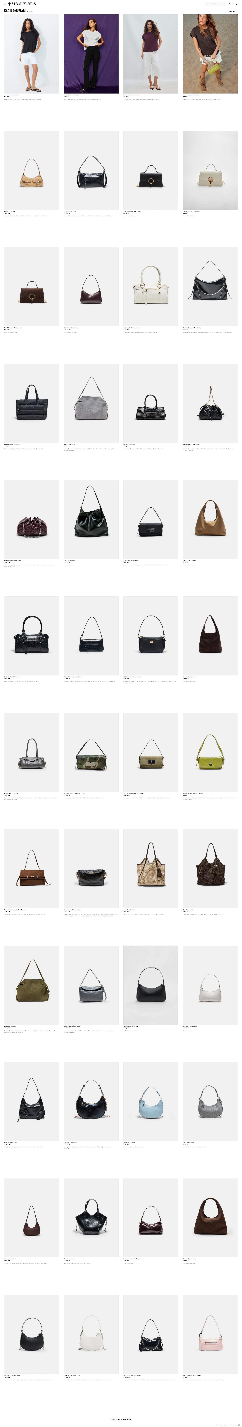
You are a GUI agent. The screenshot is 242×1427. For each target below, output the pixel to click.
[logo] (22, 4)
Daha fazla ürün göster (121, 1419)
